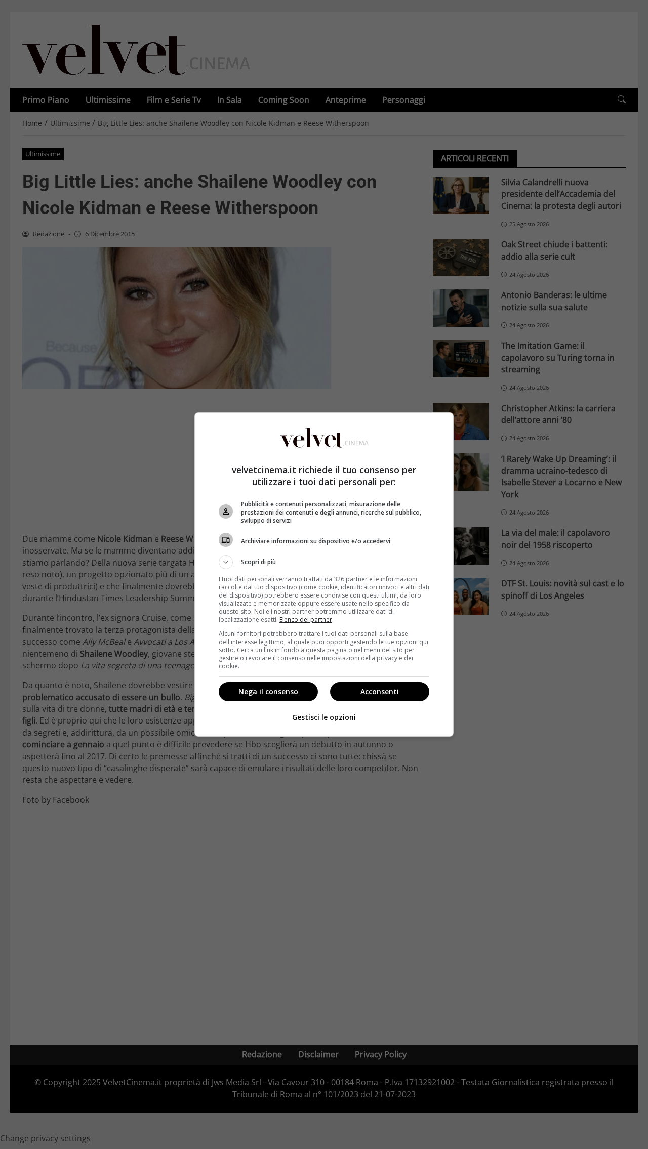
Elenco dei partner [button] (305, 619)
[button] (324, 562)
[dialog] (324, 574)
